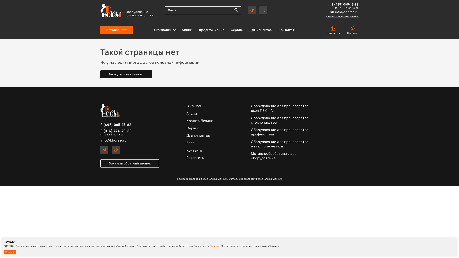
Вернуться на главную (126, 74)
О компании (162, 30)
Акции (187, 30)
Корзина (353, 30)
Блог (190, 143)
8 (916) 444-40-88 (115, 131)
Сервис (237, 30)
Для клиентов (260, 30)
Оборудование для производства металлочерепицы (279, 144)
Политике (215, 246)
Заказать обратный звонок (342, 16)
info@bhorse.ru (347, 12)
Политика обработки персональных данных (202, 178)
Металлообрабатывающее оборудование (274, 155)
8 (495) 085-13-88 (345, 4)
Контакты (286, 30)
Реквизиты (195, 158)
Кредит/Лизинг (211, 30)
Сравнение (333, 33)
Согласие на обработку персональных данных (255, 178)
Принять (10, 252)
